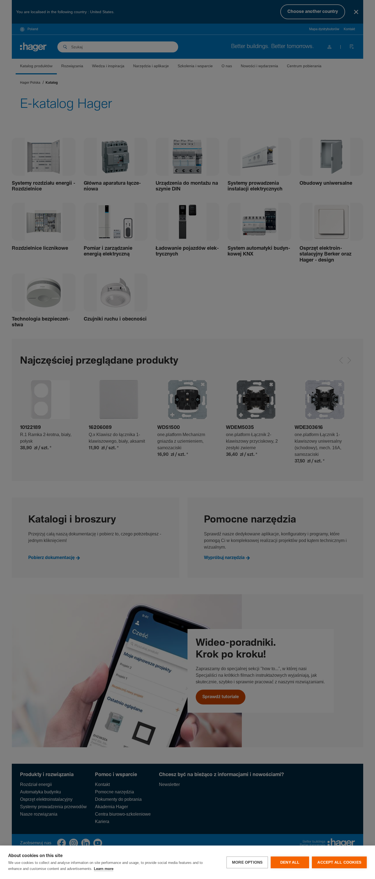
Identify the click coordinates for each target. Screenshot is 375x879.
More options (247, 862)
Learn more (103, 869)
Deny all (290, 862)
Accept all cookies (339, 862)
